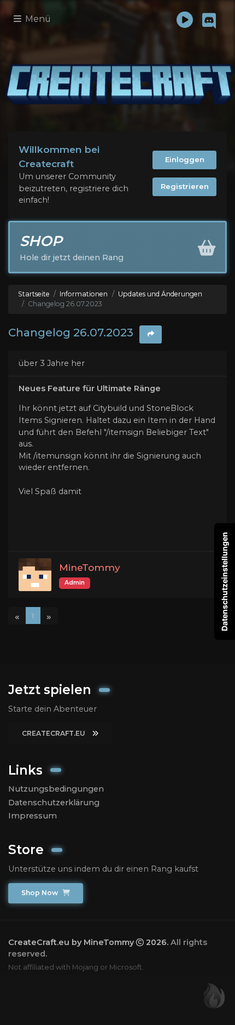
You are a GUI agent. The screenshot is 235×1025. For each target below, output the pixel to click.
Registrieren (185, 186)
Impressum (32, 816)
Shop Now (40, 893)
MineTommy (89, 567)
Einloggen (184, 159)
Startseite (34, 294)
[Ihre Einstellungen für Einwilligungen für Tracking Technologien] (224, 581)
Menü (37, 19)
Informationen (84, 294)
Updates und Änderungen (160, 294)
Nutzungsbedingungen (56, 789)
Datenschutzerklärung (53, 803)
